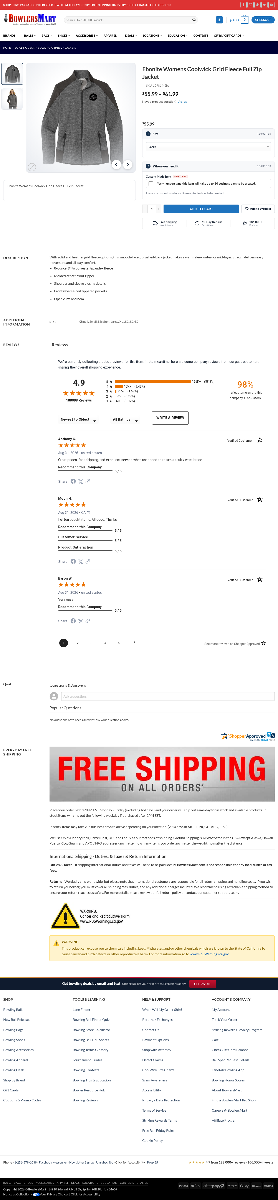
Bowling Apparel (50, 47)
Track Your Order (224, 1019)
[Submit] (194, 20)
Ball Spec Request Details (230, 1060)
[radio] (164, 381)
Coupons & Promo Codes (22, 1100)
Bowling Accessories (18, 1050)
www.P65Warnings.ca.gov (209, 954)
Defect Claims (152, 1060)
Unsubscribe (104, 1162)
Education (176, 35)
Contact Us (150, 1030)
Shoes (62, 35)
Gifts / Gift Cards (228, 35)
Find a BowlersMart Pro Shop (234, 1100)
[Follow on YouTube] (271, 5)
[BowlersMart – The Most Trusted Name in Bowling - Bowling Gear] (30, 19)
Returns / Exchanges (157, 1019)
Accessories (85, 35)
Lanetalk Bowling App (228, 1070)
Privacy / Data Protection (161, 1100)
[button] (219, 19)
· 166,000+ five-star (232, 1162)
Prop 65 (152, 1162)
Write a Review (170, 418)
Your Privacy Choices (54, 1194)
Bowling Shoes (14, 1040)
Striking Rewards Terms (159, 1120)
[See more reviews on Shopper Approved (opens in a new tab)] (87, 481)
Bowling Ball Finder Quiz (91, 1019)
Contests (201, 35)
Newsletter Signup (81, 1162)
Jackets (70, 47)
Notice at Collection (16, 1194)
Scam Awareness (154, 1080)
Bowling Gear (25, 47)
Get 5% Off (205, 985)
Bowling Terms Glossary (90, 1050)
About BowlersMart (227, 1090)
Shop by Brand (14, 1080)
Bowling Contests (86, 1070)
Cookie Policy (152, 1140)
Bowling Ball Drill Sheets (91, 1040)
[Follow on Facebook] (243, 5)
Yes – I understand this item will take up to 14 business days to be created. (206, 183)
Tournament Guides (87, 1060)
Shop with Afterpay (156, 1050)
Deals (129, 35)
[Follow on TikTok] (257, 5)
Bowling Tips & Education (92, 1080)
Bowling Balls (13, 1009)
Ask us (182, 101)
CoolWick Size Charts (158, 1070)
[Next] (127, 164)
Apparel (110, 35)
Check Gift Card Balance (230, 1050)
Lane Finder (81, 1009)
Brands (9, 35)
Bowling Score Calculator (91, 1030)
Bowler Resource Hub (89, 1090)
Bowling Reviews (85, 1100)
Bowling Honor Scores (228, 1080)
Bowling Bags (13, 1030)
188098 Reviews (82, 400)
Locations (151, 35)
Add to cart (201, 209)
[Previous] (116, 164)
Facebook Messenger (53, 1162)
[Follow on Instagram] (250, 5)
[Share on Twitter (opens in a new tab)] (80, 481)
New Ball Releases (16, 1019)
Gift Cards (11, 1090)
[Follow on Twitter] (264, 5)
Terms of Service (154, 1110)
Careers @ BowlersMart (229, 1110)
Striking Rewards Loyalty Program (237, 1030)
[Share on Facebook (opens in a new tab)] (73, 482)
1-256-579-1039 (25, 1162)
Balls (28, 35)
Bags (46, 35)
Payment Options (155, 1040)
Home (7, 47)
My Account (221, 1009)
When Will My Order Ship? (162, 1009)
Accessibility (151, 1090)
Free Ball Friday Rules (158, 1130)
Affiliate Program (224, 1120)
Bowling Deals (14, 1070)
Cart (215, 1040)
